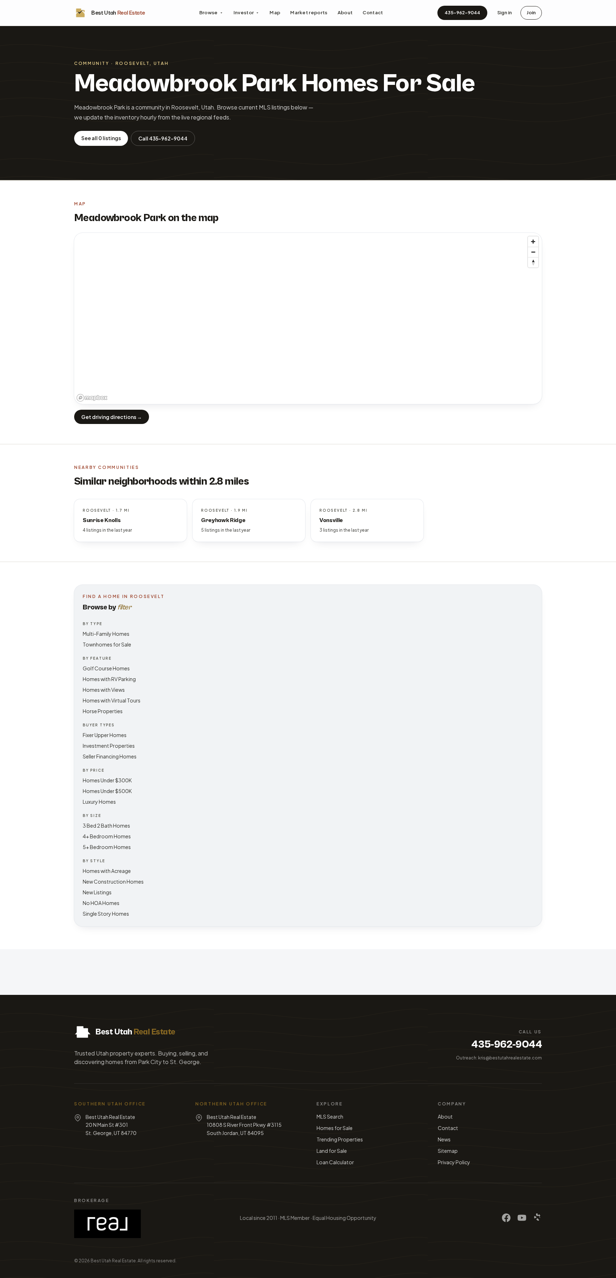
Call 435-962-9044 (163, 138)
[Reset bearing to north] (533, 262)
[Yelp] (537, 1217)
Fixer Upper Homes (105, 735)
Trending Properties (340, 1139)
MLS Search (330, 1116)
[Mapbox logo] (92, 398)
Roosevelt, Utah (142, 63)
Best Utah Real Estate (113, 1260)
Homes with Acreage (107, 871)
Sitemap (448, 1150)
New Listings (97, 892)
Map (275, 12)
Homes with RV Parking (109, 679)
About (345, 12)
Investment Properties (109, 745)
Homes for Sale (335, 1128)
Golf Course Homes (106, 668)
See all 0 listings (101, 138)
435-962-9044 (462, 12)
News (444, 1139)
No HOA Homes (101, 903)
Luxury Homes (99, 801)
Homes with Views (104, 689)
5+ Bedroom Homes (107, 847)
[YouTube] (522, 1217)
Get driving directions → (111, 417)
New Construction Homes (113, 881)
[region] (308, 318)
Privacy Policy (454, 1162)
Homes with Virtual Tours (111, 700)
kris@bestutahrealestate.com (510, 1057)
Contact (373, 12)
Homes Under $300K (107, 780)
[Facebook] (506, 1217)
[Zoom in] (533, 241)
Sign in (504, 12)
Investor (243, 12)
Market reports (309, 12)
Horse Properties (103, 711)
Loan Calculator (335, 1162)
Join (531, 12)
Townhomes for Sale (107, 644)
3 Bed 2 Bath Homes (106, 825)
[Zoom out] (533, 252)
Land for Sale (332, 1150)
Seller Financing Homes (110, 756)
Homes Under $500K (107, 791)
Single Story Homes (106, 913)
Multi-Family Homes (106, 633)
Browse (208, 12)
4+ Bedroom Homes (107, 836)
